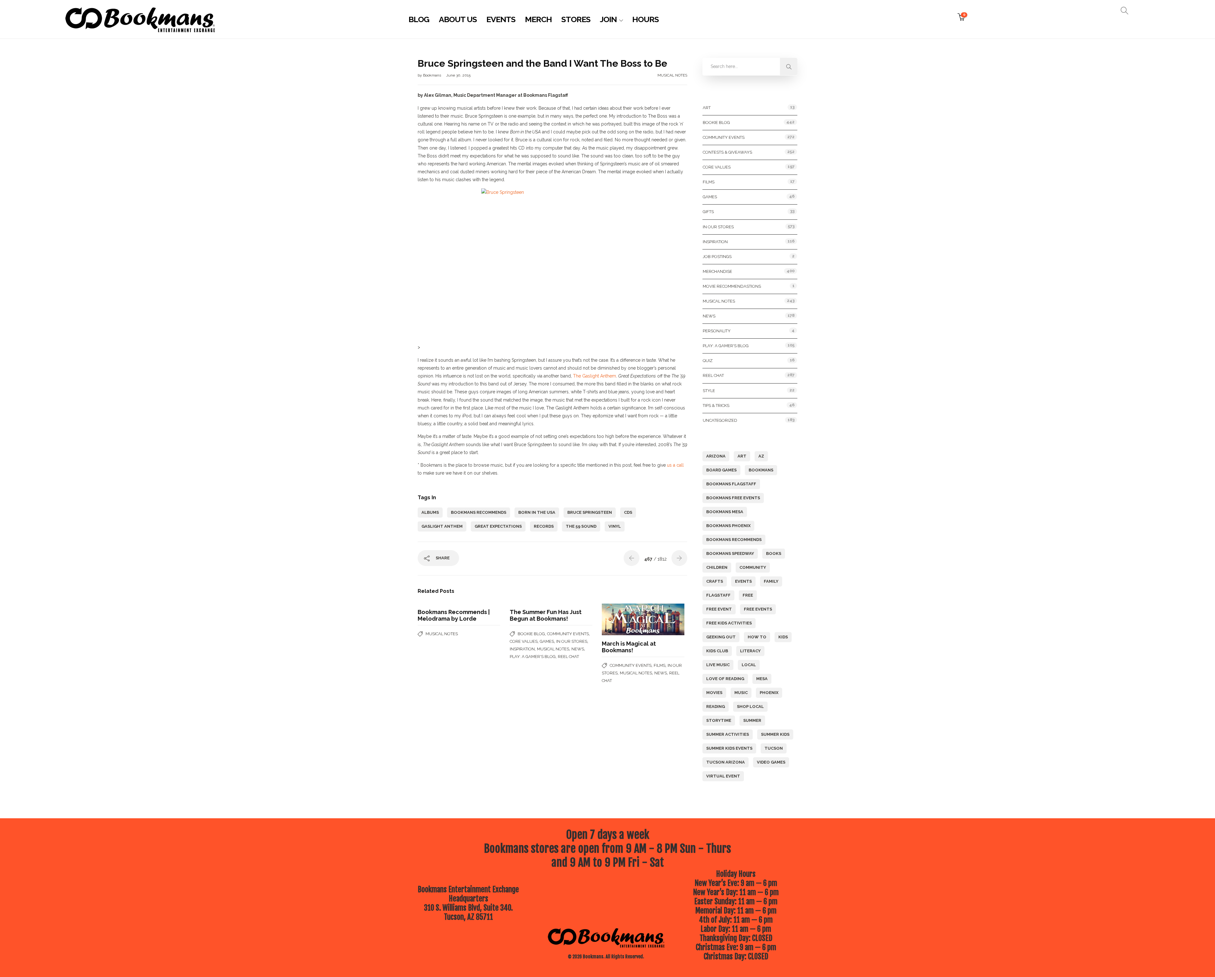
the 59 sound (581, 526)
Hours (645, 19)
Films (659, 665)
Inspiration (522, 649)
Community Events (568, 633)
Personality (717, 331)
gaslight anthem (442, 526)
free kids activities (729, 623)
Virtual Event (723, 776)
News (577, 649)
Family (771, 581)
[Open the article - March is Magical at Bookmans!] (622, 619)
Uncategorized (720, 420)
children (716, 567)
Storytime (718, 720)
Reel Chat (568, 656)
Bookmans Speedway (730, 553)
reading (715, 706)
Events (500, 19)
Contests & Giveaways (727, 152)
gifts (708, 211)
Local (749, 664)
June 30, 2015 (458, 75)
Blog (418, 19)
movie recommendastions (732, 286)
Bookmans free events (733, 497)
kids (783, 637)
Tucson (773, 748)
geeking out (721, 637)
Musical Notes (672, 75)
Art (707, 107)
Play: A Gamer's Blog (533, 656)
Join (608, 19)
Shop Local (750, 706)
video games (771, 762)
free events (758, 609)
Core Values (524, 641)
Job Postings (717, 256)
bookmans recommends (478, 512)
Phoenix (769, 692)
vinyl (614, 526)
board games (721, 470)
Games (547, 641)
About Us (458, 19)
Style (709, 390)
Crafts (714, 581)
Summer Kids (775, 734)
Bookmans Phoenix (728, 525)
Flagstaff (718, 595)
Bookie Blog (531, 633)
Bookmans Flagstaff (731, 484)
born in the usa (536, 512)
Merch (538, 19)
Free (748, 595)
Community (752, 567)
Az (761, 456)
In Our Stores (571, 641)
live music (718, 664)
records (544, 526)
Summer (752, 720)
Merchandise (717, 271)
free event (719, 609)
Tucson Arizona (725, 762)
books (773, 553)
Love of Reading (725, 678)
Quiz (708, 360)
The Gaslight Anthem (594, 375)
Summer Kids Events (729, 748)
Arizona (716, 456)
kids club (717, 650)
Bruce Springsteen (589, 512)
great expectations (498, 526)
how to (757, 637)
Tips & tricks (716, 405)
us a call (675, 465)
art (742, 456)
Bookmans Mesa (724, 511)
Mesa (762, 678)
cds (628, 512)
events (743, 581)
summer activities (727, 734)
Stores (575, 19)
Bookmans (432, 75)
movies (714, 692)
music (741, 692)
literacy (750, 650)
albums (430, 512)
